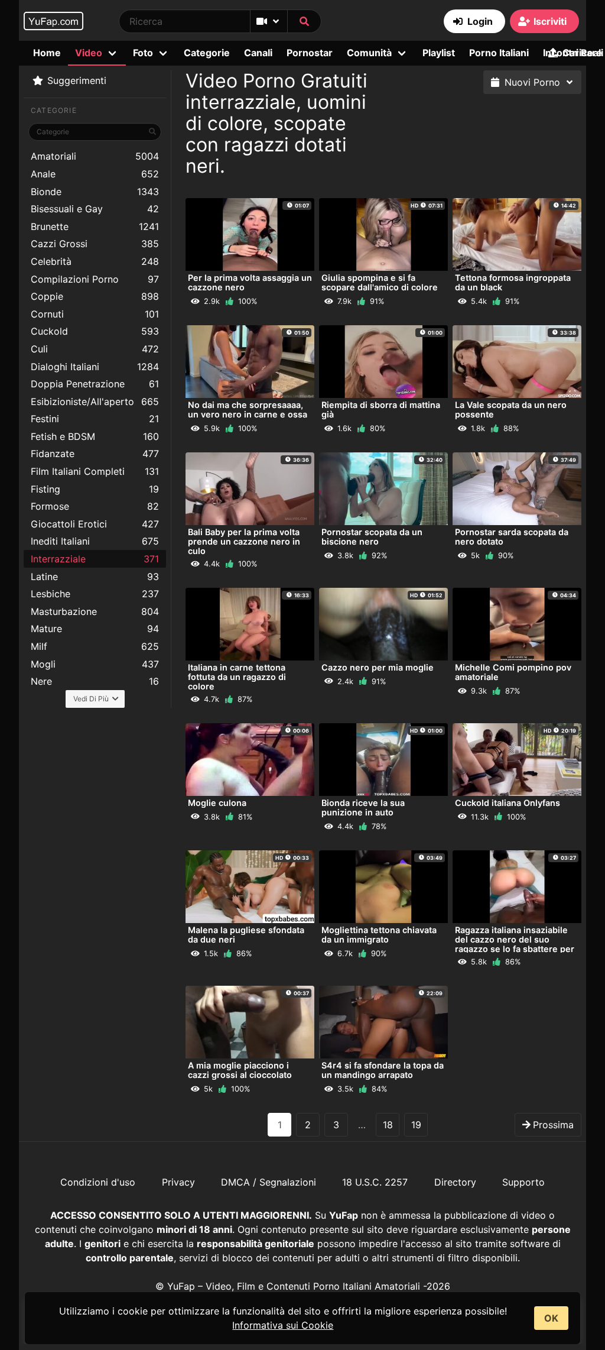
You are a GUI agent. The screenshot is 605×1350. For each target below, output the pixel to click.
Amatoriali (95, 156)
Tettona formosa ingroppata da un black (513, 282)
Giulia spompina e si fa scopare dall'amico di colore (379, 282)
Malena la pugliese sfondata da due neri (246, 934)
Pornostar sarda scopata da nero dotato (511, 536)
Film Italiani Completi (95, 471)
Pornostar (310, 53)
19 (416, 1125)
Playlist (438, 53)
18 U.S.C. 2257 (375, 1182)
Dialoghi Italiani (95, 367)
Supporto (523, 1182)
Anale (95, 174)
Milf (95, 646)
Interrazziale (95, 559)
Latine (95, 576)
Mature (95, 628)
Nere (95, 681)
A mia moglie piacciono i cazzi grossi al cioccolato (240, 1070)
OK (551, 1318)
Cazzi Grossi (95, 244)
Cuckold (95, 331)
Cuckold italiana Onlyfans (507, 803)
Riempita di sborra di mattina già (380, 409)
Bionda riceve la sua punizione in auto (363, 807)
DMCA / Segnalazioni (268, 1182)
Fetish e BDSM (95, 436)
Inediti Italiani (95, 541)
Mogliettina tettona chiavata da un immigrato (379, 934)
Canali (258, 53)
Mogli (95, 664)
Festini (95, 419)
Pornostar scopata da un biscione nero (371, 536)
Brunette (95, 226)
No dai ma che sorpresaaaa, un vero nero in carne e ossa (247, 409)
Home (47, 53)
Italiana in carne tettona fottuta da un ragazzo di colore (237, 676)
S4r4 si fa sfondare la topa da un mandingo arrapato (382, 1070)
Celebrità (95, 261)
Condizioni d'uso (97, 1182)
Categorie (207, 53)
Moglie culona (217, 803)
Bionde (95, 192)
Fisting (95, 489)
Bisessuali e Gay (95, 209)
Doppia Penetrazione (95, 384)
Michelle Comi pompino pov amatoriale (513, 672)
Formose (95, 506)
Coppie (95, 296)
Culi (95, 349)
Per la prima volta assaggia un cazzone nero (250, 282)
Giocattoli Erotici (95, 524)
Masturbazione (95, 611)
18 (388, 1125)
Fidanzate (95, 453)
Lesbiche (95, 594)
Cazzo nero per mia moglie (377, 667)
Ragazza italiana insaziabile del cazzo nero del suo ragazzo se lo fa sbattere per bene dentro (514, 944)
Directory (455, 1182)
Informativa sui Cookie (282, 1325)
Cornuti (95, 314)
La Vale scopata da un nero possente (511, 409)
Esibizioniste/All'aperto (95, 401)
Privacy (178, 1182)
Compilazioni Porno (95, 279)
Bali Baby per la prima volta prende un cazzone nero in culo (244, 541)
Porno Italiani (499, 53)
